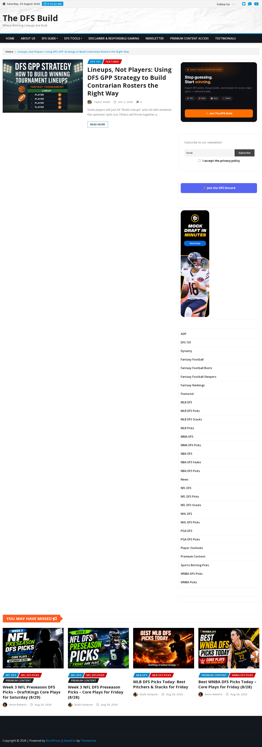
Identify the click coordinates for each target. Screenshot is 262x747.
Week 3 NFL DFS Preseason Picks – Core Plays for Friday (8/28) (95, 692)
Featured (187, 394)
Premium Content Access (189, 38)
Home (10, 38)
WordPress (53, 741)
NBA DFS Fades (191, 462)
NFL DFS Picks (190, 496)
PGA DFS (186, 531)
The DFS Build (30, 17)
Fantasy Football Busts (196, 368)
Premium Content (193, 556)
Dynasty (186, 351)
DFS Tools (72, 38)
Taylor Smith (102, 102)
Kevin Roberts (18, 704)
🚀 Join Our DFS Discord (219, 188)
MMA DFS (187, 437)
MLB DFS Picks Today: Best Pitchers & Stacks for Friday (160, 684)
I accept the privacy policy (221, 161)
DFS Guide (49, 38)
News (184, 479)
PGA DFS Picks (190, 539)
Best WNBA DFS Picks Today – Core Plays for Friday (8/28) (227, 684)
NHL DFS (186, 514)
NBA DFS (186, 454)
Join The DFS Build (220, 113)
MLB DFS (186, 402)
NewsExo (70, 741)
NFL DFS (186, 488)
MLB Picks (187, 428)
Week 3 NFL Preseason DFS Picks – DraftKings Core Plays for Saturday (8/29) (31, 692)
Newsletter (155, 38)
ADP (183, 334)
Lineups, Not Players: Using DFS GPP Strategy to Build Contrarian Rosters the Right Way (73, 51)
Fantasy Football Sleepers (198, 377)
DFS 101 (186, 342)
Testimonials (225, 38)
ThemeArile (88, 741)
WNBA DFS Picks (192, 574)
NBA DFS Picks (190, 471)
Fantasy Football (192, 359)
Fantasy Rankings (193, 385)
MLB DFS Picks (190, 411)
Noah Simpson (83, 704)
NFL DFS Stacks (191, 505)
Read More (97, 124)
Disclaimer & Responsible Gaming (114, 38)
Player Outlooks (192, 548)
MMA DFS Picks (191, 445)
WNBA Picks (189, 582)
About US (28, 38)
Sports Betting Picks (195, 565)
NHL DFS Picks (190, 522)
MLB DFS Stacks (191, 419)
